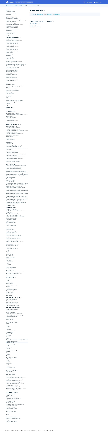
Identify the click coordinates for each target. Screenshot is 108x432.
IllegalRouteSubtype (10, 221)
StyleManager (9, 99)
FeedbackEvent (9, 282)
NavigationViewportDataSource (13, 238)
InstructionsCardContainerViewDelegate (15, 130)
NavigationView (9, 35)
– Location (8, 264)
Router (7, 45)
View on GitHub (88, 2)
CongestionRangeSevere (11, 303)
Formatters (9, 107)
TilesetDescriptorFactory (11, 357)
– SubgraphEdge (9, 254)
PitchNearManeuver (10, 407)
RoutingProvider (9, 385)
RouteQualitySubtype (11, 219)
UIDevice (8, 361)
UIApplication (9, 358)
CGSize (7, 328)
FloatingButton (9, 283)
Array (7, 323)
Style (7, 97)
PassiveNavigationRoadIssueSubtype (14, 313)
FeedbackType (9, 376)
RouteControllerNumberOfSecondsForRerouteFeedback (17, 199)
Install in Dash (98, 2)
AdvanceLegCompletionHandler (13, 418)
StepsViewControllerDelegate (12, 386)
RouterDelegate (9, 51)
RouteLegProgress (10, 54)
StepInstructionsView (11, 290)
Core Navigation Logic (12, 37)
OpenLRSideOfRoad (10, 312)
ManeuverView (9, 136)
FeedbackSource (9, 224)
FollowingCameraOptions (11, 397)
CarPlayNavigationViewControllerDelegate (15, 148)
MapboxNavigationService (12, 42)
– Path (7, 251)
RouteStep (8, 55)
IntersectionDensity (10, 401)
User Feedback (10, 207)
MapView (8, 87)
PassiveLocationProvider (11, 89)
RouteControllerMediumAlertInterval (14, 167)
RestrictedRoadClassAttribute (12, 305)
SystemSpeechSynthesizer (12, 27)
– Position (8, 253)
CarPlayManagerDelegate (11, 145)
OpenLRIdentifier (10, 255)
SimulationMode (10, 76)
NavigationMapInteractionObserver (14, 377)
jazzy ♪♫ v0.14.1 (42, 430)
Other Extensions (11, 322)
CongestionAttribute (10, 178)
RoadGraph (8, 247)
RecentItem (8, 160)
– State (7, 280)
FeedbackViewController (11, 209)
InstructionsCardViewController (13, 127)
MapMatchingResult (10, 402)
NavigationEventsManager (12, 63)
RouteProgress (9, 52)
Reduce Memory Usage (11, 13)
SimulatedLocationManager (12, 70)
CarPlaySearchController (11, 155)
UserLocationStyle (10, 93)
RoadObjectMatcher (10, 269)
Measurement (10, 342)
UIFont (7, 364)
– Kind (7, 263)
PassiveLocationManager (11, 77)
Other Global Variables (13, 297)
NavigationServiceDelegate (12, 40)
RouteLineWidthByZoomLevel (12, 181)
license (20, 430)
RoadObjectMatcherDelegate (12, 272)
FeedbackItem (9, 212)
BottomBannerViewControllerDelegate (14, 114)
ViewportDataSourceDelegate (12, 241)
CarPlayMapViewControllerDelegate (14, 154)
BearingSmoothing (10, 394)
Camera (8, 228)
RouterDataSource (10, 46)
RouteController (9, 48)
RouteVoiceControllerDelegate (12, 383)
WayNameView (9, 295)
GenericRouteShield (10, 139)
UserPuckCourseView (11, 117)
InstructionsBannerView (11, 132)
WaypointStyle (9, 92)
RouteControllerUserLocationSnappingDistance (16, 176)
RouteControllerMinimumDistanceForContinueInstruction (17, 195)
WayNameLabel (9, 293)
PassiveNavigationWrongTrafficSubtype (15, 315)
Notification (8, 347)
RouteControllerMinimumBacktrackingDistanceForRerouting (17, 193)
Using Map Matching (10, 11)
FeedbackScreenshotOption (12, 309)
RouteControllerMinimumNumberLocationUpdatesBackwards (17, 198)
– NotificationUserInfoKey (12, 43)
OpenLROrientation (10, 257)
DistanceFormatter (10, 109)
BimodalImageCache (10, 374)
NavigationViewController (11, 18)
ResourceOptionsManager (12, 350)
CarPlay (8, 142)
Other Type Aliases (11, 417)
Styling (8, 96)
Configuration (10, 164)
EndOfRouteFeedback (11, 225)
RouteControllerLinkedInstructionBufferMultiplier (17, 189)
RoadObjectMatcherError (11, 275)
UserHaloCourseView (10, 119)
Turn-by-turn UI (11, 17)
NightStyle (8, 105)
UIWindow (8, 366)
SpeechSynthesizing (10, 23)
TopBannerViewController (11, 126)
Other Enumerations (12, 307)
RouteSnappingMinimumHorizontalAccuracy (16, 202)
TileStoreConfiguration (11, 411)
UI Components (10, 111)
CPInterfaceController (11, 331)
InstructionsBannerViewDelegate (13, 133)
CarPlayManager (9, 143)
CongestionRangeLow (11, 300)
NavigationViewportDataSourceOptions (15, 404)
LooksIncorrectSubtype (11, 310)
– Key (7, 345)
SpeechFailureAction (10, 32)
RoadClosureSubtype (11, 222)
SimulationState (9, 319)
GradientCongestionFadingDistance (14, 186)
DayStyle (8, 103)
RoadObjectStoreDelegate (12, 273)
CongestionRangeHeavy (11, 299)
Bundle (7, 325)
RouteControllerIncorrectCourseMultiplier (15, 187)
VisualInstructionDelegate (11, 61)
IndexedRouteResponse (11, 399)
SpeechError (9, 30)
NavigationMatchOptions (11, 74)
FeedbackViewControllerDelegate (13, 210)
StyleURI (8, 354)
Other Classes (10, 277)
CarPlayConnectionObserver (12, 158)
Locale (7, 338)
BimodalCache (9, 371)
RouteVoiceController (11, 21)
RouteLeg (8, 351)
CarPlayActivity (9, 149)
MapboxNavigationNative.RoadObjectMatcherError (17, 339)
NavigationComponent (11, 122)
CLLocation (8, 329)
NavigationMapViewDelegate (12, 86)
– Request (8, 288)
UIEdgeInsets (9, 363)
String (7, 353)
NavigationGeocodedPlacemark (13, 161)
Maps (7, 83)
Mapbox (14, 430)
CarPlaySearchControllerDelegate (13, 157)
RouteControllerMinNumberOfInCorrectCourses (16, 192)
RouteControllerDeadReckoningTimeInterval (16, 165)
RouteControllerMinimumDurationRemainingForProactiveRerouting (17, 196)
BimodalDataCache (10, 373)
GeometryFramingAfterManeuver (13, 398)
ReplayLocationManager (11, 68)
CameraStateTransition (11, 234)
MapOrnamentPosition (11, 177)
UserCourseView (9, 423)
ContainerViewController (11, 421)
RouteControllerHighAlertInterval (13, 168)
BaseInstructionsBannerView (12, 135)
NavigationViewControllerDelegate (13, 20)
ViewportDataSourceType (11, 240)
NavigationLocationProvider (12, 90)
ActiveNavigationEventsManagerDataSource (16, 64)
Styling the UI (9, 14)
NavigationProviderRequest (12, 379)
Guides (8, 10)
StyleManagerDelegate (11, 102)
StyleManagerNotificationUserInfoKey (14, 100)
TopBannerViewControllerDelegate (13, 388)
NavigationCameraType (11, 231)
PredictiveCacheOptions (11, 408)
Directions (8, 336)
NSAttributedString (10, 344)
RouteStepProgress (10, 57)
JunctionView (9, 138)
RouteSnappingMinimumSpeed (13, 203)
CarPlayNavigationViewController (13, 146)
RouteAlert (8, 410)
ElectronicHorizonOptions (12, 245)
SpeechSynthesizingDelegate (12, 24)
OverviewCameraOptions (11, 405)
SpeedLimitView (9, 116)
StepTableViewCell (10, 292)
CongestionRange (10, 334)
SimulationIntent (10, 318)
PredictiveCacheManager (11, 289)
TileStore (8, 355)
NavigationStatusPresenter (12, 380)
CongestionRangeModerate (12, 302)
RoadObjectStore (10, 270)
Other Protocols (11, 370)
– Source (8, 286)
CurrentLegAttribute (10, 180)
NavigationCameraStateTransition (13, 235)
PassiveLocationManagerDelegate (13, 382)
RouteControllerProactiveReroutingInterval (15, 200)
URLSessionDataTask (10, 367)
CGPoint (8, 326)
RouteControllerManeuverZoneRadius (14, 170)
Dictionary (8, 335)
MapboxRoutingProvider (11, 285)
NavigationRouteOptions (11, 71)
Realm (48, 430)
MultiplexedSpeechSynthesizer (13, 29)
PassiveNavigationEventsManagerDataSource (16, 65)
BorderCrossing (9, 395)
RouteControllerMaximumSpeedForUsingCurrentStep (17, 190)
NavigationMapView (10, 84)
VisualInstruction (10, 60)
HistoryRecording (10, 80)
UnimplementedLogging (11, 389)
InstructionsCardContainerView (13, 129)
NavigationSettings (10, 205)
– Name (8, 348)
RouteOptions (9, 73)
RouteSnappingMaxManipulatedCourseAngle (16, 171)
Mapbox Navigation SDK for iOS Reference (15, 5)
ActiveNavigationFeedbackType (13, 213)
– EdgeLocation (9, 261)
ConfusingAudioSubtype (11, 218)
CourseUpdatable (10, 120)
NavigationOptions (10, 33)
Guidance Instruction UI (13, 124)
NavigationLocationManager (12, 67)
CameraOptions (9, 332)
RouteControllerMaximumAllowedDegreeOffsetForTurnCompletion (17, 173)
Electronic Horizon (12, 244)
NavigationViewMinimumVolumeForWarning (16, 184)
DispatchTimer (9, 279)
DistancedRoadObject (11, 267)
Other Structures (11, 392)
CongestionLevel (10, 58)
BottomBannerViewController (12, 113)
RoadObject (8, 260)
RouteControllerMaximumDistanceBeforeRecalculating (17, 174)
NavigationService (10, 39)
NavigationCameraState (11, 232)
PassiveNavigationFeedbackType (13, 215)
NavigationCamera (10, 229)
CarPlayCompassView (11, 151)
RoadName (8, 258)
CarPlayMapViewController (12, 152)
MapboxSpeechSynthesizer (12, 26)
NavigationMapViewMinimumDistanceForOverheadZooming (17, 183)
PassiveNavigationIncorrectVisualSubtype (15, 216)
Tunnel (7, 414)
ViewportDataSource (10, 237)
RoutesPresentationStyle (11, 316)
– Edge (7, 250)
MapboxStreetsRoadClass (11, 341)
